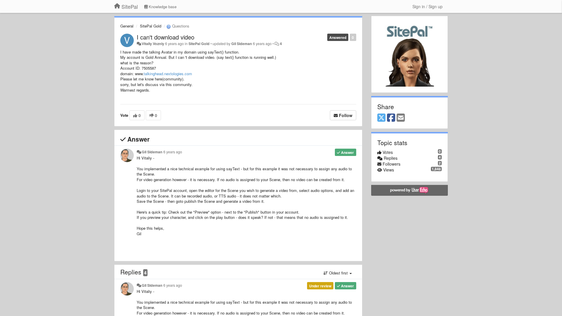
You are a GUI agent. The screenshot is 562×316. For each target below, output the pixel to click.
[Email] (401, 118)
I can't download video (165, 37)
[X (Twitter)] (381, 118)
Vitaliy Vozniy (153, 43)
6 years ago (172, 151)
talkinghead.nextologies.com (168, 73)
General (126, 26)
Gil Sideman (241, 43)
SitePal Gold (150, 26)
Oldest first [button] (338, 273)
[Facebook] (391, 118)
